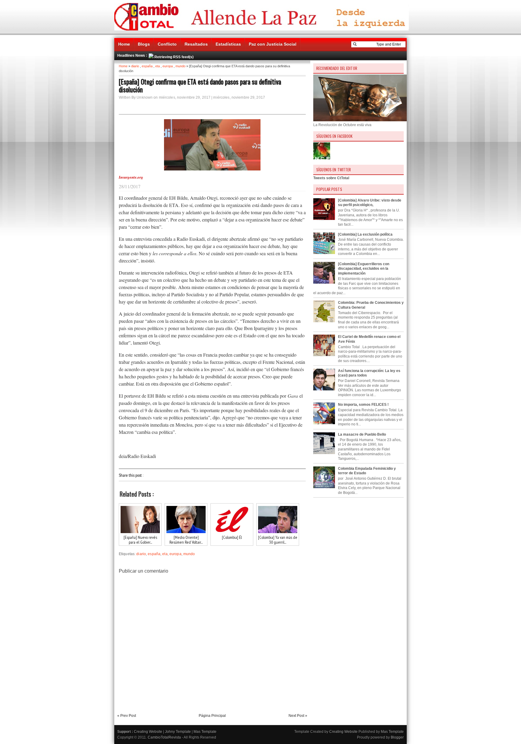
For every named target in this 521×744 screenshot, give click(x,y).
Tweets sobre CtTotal (331, 178)
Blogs (144, 44)
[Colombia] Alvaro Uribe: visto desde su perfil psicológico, (369, 202)
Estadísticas (228, 44)
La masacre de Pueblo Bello (362, 434)
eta (157, 66)
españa (147, 66)
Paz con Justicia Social (272, 44)
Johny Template (178, 732)
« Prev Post (126, 716)
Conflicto (167, 44)
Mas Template (205, 732)
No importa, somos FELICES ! (363, 404)
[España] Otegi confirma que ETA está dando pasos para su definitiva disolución (200, 85)
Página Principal (212, 716)
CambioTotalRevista (164, 737)
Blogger (397, 737)
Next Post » (298, 716)
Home (124, 44)
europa (168, 66)
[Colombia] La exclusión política (365, 234)
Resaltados (196, 44)
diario (135, 66)
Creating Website (148, 732)
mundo (180, 66)
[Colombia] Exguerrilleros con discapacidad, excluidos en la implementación (363, 268)
